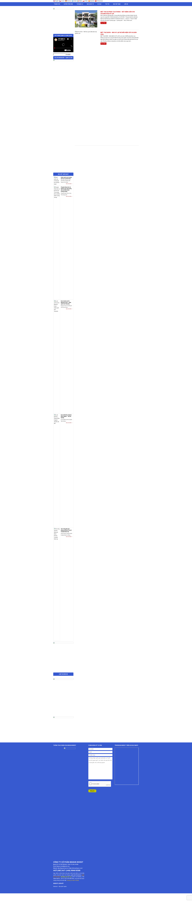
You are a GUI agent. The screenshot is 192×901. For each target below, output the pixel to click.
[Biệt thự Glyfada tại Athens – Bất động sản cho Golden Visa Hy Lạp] (86, 18)
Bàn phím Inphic (63, 886)
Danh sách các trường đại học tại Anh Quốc (66, 178)
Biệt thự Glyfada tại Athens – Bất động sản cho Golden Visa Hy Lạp (117, 12)
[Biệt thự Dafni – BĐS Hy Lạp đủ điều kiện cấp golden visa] (86, 87)
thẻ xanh (67, 873)
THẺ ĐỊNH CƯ (80, 4)
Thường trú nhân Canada (73, 880)
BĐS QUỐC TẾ (90, 4)
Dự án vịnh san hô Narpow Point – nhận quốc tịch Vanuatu (66, 302)
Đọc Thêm (103, 22)
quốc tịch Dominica (76, 875)
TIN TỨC (107, 4)
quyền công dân (57, 875)
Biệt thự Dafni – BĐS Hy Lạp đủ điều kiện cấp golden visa (118, 33)
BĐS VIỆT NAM (116, 4)
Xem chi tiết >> (69, 183)
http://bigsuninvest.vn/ (63, 868)
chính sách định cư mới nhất (77, 873)
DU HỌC (99, 4)
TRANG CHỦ (57, 4)
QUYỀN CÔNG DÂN (68, 4)
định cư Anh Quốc (60, 873)
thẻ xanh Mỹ (63, 880)
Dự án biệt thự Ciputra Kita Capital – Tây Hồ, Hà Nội (66, 416)
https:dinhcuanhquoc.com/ (76, 868)
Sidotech (55, 886)
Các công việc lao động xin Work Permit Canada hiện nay (66, 530)
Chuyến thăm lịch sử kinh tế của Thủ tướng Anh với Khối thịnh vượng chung (66, 189)
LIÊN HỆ (126, 4)
